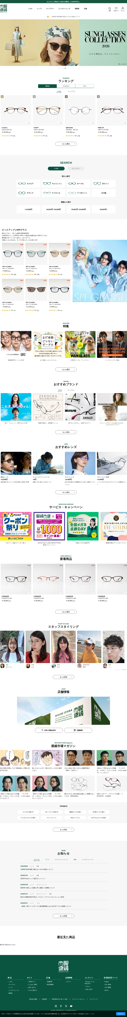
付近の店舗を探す (50, 730)
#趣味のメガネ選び (75, 812)
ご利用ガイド (32, 981)
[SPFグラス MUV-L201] (36, 254)
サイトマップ (94, 999)
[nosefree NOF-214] (16, 110)
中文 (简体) (108, 984)
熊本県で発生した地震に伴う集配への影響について (37, 888)
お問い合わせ (32, 987)
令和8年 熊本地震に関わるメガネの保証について (66, 16)
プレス (47, 859)
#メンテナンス (51, 817)
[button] (58, 68)
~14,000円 (28, 209)
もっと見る (66, 144)
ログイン (68, 981)
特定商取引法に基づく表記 (59, 999)
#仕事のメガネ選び (99, 812)
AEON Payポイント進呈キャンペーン (33, 878)
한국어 (106, 990)
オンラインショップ (61, 859)
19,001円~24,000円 (78, 209)
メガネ (59, 91)
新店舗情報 (50, 984)
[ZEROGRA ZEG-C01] (80, 110)
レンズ (10, 987)
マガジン (88, 986)
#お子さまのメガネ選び (98, 817)
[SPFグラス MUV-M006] (36, 290)
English (107, 981)
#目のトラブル (75, 817)
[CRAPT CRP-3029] (48, 110)
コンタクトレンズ (87, 859)
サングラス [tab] (75, 168)
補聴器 (10, 993)
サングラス (71, 91)
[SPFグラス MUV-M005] (60, 290)
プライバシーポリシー (78, 999)
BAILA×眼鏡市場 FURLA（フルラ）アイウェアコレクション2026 (42, 897)
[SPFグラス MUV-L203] (60, 254)
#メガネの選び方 (28, 812)
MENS (47, 86)
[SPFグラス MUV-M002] (13, 254)
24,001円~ (104, 209)
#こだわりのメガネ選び (28, 817)
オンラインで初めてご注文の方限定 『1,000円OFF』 (63, 1)
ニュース (36, 859)
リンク (92, 1013)
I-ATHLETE (5, 596)
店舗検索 (80, 730)
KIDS (84, 86)
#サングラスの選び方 (51, 812)
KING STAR (88, 989)
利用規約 (44, 999)
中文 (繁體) (108, 987)
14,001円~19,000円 (53, 209)
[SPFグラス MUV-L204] (13, 290)
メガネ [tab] (56, 168)
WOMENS (66, 86)
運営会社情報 (33, 999)
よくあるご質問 (32, 984)
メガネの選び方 (32, 990)
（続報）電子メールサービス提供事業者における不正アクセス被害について (45, 906)
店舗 (74, 859)
